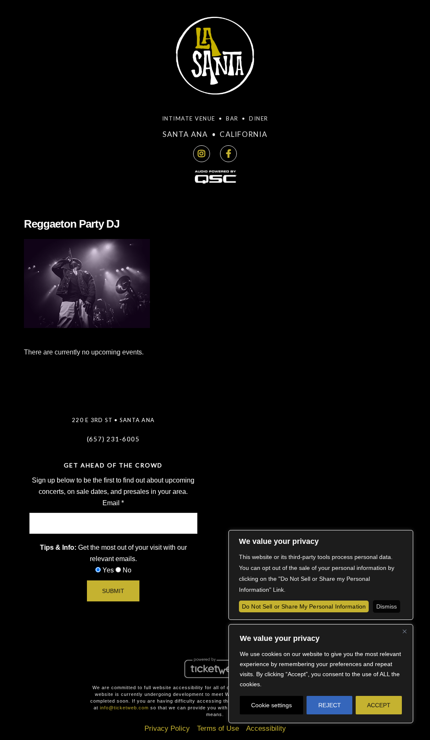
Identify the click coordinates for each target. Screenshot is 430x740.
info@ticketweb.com (124, 707)
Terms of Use (218, 728)
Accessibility (266, 728)
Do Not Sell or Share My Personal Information (304, 606)
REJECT (329, 705)
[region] (320, 673)
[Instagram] (202, 154)
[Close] (404, 631)
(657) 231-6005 (113, 439)
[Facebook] (228, 154)
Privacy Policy (167, 728)
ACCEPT (379, 705)
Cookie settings (271, 705)
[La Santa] (215, 58)
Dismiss (386, 606)
